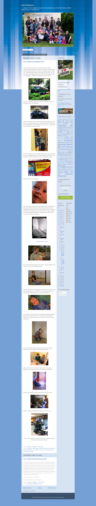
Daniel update (36, 448)
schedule (69, 159)
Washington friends (66, 169)
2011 (61, 276)
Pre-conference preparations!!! (33, 62)
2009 (61, 279)
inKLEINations (27, 5)
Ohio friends (70, 156)
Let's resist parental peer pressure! (35, 459)
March (62, 269)
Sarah (68, 220)
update (67, 166)
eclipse (70, 130)
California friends (69, 122)
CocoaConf (65, 123)
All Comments (62, 294)
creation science (62, 127)
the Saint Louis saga (66, 164)
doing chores (62, 130)
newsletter (71, 155)
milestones (68, 149)
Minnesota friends (61, 151)
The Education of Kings (42, 241)
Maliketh (52, 497)
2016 (61, 216)
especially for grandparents (64, 132)
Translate (32, 51)
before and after (67, 119)
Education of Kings (43, 448)
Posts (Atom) (32, 491)
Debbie (68, 215)
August (62, 241)
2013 (61, 222)
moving (66, 154)
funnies (67, 137)
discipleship (71, 128)
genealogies (60, 138)
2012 (61, 223)
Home (25, 54)
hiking (59, 140)
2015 (61, 218)
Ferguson (69, 135)
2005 (61, 285)
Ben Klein (69, 211)
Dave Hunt (65, 128)
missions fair (63, 152)
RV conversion (36, 449)
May (62, 249)
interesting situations (27, 449)
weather (60, 170)
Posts (60, 292)
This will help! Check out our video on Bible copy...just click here (64, 105)
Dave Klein (69, 213)
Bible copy (61, 121)
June (62, 247)
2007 (61, 283)
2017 (61, 214)
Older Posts (52, 488)
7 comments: (41, 446)
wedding (66, 170)
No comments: (41, 482)
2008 (61, 281)
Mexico (62, 149)
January (62, 272)
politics (66, 158)
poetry (61, 158)
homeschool (29, 483)
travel (41, 449)
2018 (61, 212)
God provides (67, 138)
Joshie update (66, 146)
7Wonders (60, 119)
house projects (51, 448)
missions (70, 151)
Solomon (69, 222)
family (59, 134)
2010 (61, 277)
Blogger (62, 497)
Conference (29, 448)
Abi (68, 208)
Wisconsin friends (29, 451)
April (62, 267)
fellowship (60, 135)
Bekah (68, 209)
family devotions (67, 134)
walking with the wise (37, 483)
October (62, 234)
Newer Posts (27, 488)
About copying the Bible (32, 54)
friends (59, 137)
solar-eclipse (60, 161)
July (62, 245)
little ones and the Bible (65, 148)
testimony (70, 162)
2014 (61, 220)
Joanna (69, 218)
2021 (61, 210)
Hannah (69, 217)
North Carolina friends (63, 156)
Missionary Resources (42, 54)
